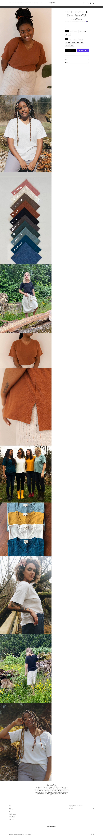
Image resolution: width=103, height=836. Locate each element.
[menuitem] (40, 3)
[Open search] (88, 3)
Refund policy (11, 819)
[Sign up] (93, 809)
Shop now (51, 796)
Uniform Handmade (14, 834)
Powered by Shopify (21, 834)
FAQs (9, 811)
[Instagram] (93, 834)
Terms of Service (12, 817)
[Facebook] (91, 834)
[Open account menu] (90, 3)
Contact (10, 813)
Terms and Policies (28, 834)
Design (66, 62)
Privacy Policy (11, 816)
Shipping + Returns (12, 814)
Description (67, 56)
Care (66, 59)
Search (10, 808)
